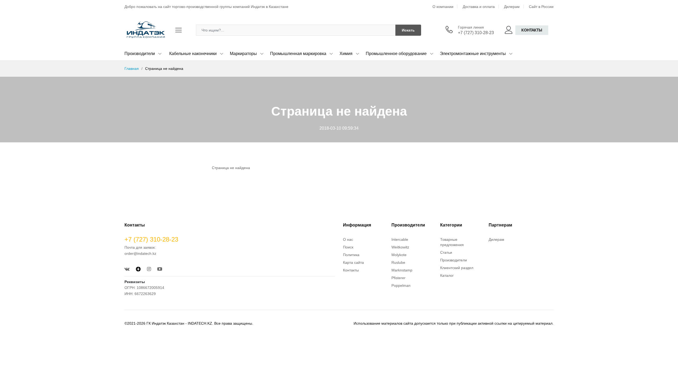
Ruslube (398, 262)
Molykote (399, 255)
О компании (442, 6)
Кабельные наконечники (193, 53)
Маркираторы (243, 53)
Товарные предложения (452, 242)
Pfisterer (398, 278)
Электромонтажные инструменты (473, 53)
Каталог (447, 275)
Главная (131, 68)
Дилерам (512, 6)
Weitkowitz (400, 247)
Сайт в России (541, 6)
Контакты (531, 30)
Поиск (348, 247)
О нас (348, 239)
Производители (139, 53)
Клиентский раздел (456, 268)
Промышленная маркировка (298, 53)
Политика (351, 255)
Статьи (446, 252)
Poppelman (401, 285)
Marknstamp (401, 270)
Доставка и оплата (479, 6)
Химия (346, 53)
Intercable (399, 239)
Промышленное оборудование (396, 53)
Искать (408, 30)
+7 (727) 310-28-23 (476, 32)
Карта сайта (353, 262)
